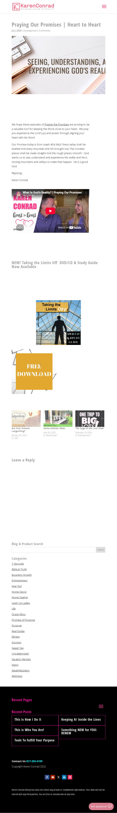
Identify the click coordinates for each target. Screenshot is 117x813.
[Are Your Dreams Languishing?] (26, 418)
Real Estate (18, 631)
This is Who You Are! (29, 729)
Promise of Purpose (23, 620)
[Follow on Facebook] (47, 777)
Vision (15, 665)
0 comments (44, 30)
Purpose (17, 625)
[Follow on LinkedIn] (64, 777)
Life (14, 608)
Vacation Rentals (21, 659)
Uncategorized (30, 30)
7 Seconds (18, 563)
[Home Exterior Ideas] (58, 418)
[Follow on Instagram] (70, 777)
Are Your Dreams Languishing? (21, 429)
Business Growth (22, 575)
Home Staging (20, 597)
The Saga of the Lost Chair (89, 428)
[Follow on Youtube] (53, 777)
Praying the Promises (57, 124)
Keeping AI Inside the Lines (81, 719)
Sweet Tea (17, 648)
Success (16, 642)
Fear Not (17, 586)
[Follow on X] (58, 777)
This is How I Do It (28, 719)
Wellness (17, 676)
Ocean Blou (19, 614)
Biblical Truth (19, 569)
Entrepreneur (20, 580)
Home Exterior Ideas (54, 428)
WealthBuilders (21, 670)
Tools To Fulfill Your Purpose (35, 740)
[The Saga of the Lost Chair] (89, 418)
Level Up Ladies (21, 603)
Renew (16, 636)
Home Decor (19, 592)
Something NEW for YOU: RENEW (79, 731)
